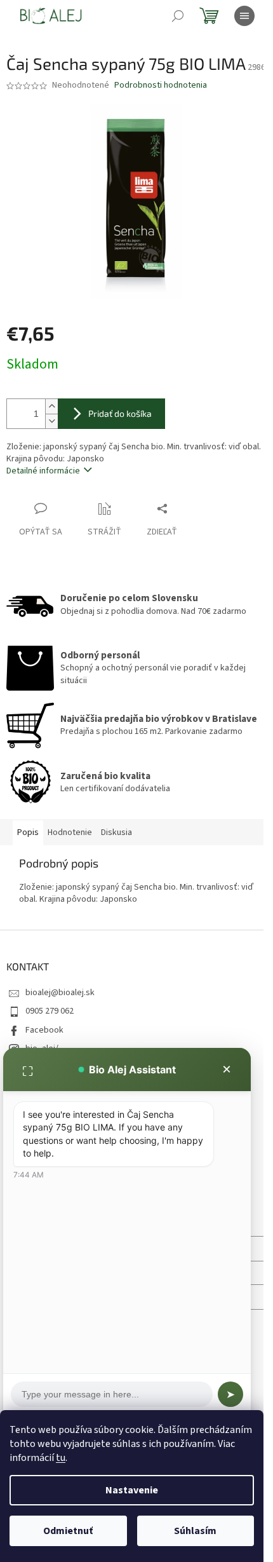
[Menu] (244, 16)
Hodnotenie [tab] (70, 832)
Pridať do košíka (120, 413)
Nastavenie (131, 1490)
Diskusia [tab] (116, 832)
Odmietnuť (68, 1531)
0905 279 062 (49, 1011)
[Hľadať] (177, 16)
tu (60, 1458)
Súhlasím (195, 1531)
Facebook (44, 1030)
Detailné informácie (43, 471)
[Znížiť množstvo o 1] (51, 421)
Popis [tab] (28, 832)
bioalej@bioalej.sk (60, 992)
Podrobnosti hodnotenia (160, 85)
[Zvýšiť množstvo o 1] (51, 406)
